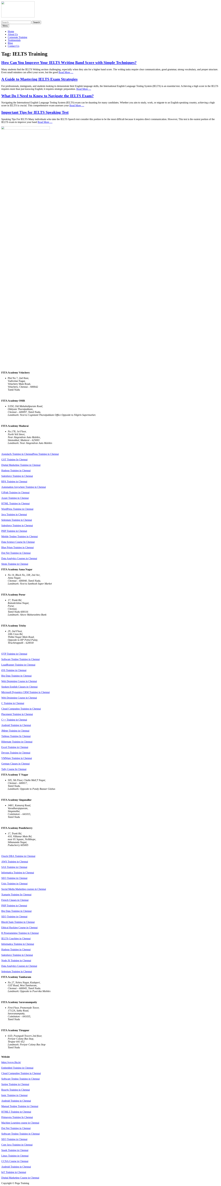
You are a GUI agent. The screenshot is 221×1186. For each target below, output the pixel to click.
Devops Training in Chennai (15, 752)
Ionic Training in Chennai (14, 1095)
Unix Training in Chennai (14, 883)
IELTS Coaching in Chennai (16, 938)
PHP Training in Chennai (14, 531)
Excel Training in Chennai (14, 747)
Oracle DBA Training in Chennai (18, 856)
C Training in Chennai (12, 703)
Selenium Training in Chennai (16, 520)
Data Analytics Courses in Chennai (19, 558)
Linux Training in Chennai (14, 1155)
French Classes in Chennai (14, 900)
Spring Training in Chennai (15, 1084)
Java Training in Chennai (14, 514)
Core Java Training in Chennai (17, 1144)
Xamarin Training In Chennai (16, 894)
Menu (5, 26)
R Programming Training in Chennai (20, 933)
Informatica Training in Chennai (17, 872)
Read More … (66, 72)
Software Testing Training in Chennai (20, 659)
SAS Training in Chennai (14, 867)
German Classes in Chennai (15, 763)
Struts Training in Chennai (14, 564)
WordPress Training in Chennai (17, 509)
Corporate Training (17, 37)
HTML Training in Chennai (15, 503)
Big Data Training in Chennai (16, 675)
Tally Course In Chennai (13, 769)
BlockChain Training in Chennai (18, 922)
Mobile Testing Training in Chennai (19, 536)
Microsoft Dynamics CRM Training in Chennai (25, 692)
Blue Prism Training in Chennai (17, 547)
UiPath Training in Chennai (15, 492)
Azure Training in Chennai (15, 498)
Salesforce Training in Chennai (17, 476)
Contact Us (13, 46)
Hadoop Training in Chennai (16, 470)
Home (11, 31)
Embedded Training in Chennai (17, 1067)
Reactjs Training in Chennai (15, 1089)
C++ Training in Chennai (14, 719)
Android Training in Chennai (16, 725)
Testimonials (14, 40)
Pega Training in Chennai (46, 454)
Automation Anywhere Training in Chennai (23, 487)
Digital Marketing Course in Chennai (20, 1177)
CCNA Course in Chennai (14, 1161)
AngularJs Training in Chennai (17, 454)
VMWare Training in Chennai (16, 758)
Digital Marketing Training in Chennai (20, 465)
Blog (10, 43)
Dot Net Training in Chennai (16, 553)
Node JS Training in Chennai (16, 960)
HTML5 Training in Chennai (16, 1111)
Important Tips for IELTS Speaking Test (35, 112)
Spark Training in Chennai (14, 1150)
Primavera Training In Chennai (17, 1117)
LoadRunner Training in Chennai (18, 664)
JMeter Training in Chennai (15, 730)
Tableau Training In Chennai (16, 736)
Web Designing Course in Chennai (19, 681)
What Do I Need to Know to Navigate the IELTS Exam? (47, 96)
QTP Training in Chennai (14, 653)
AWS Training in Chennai (14, 861)
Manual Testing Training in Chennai (19, 1106)
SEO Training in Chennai (14, 878)
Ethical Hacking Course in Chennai (19, 927)
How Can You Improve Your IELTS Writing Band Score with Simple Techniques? (69, 62)
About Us (13, 34)
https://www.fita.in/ (11, 1062)
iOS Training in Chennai (13, 670)
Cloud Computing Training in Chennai (21, 708)
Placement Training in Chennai (17, 714)
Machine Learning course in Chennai (20, 1122)
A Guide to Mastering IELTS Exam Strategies (39, 79)
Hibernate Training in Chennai (16, 741)
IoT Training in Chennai (13, 1172)
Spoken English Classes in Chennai (19, 686)
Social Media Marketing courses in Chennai (23, 889)
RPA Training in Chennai (14, 481)
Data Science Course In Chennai (18, 542)
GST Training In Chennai (14, 459)
